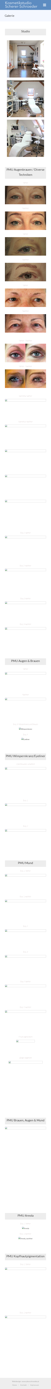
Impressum (34, 1385)
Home (14, 1385)
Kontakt (23, 1385)
